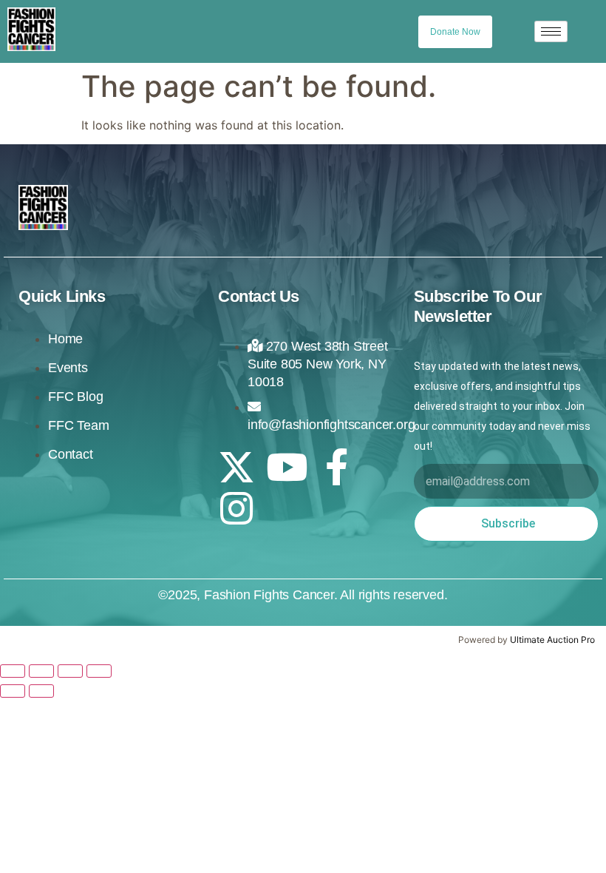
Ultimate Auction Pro (552, 639)
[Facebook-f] (337, 466)
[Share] (70, 671)
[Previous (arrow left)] (12, 691)
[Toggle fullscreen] (41, 671)
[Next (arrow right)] (41, 691)
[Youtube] (286, 466)
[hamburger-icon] (551, 31)
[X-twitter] (236, 466)
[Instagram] (236, 508)
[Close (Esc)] (99, 671)
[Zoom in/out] (12, 671)
